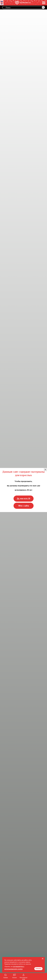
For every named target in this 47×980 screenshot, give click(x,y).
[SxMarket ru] (20, 2)
